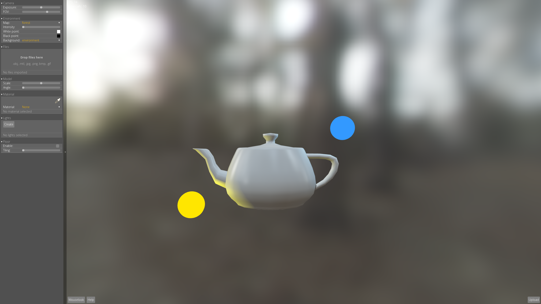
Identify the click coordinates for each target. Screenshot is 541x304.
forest (26, 23)
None (26, 107)
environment (30, 40)
